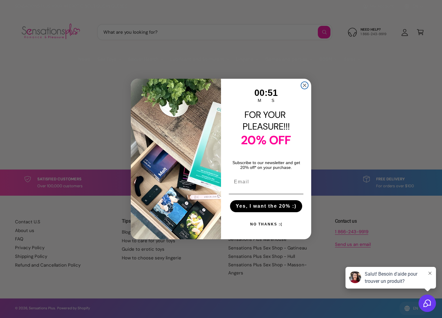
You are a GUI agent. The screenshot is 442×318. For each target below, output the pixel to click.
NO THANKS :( (266, 224)
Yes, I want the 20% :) (266, 206)
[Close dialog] (304, 85)
